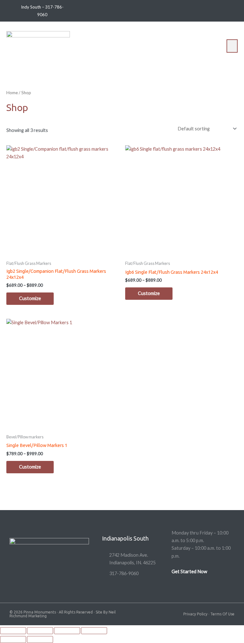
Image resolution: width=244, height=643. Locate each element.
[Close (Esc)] (94, 630)
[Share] (67, 630)
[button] (232, 46)
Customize (30, 298)
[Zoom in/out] (13, 630)
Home (12, 92)
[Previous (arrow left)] (13, 639)
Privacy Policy (195, 614)
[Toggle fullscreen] (40, 630)
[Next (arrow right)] (40, 639)
